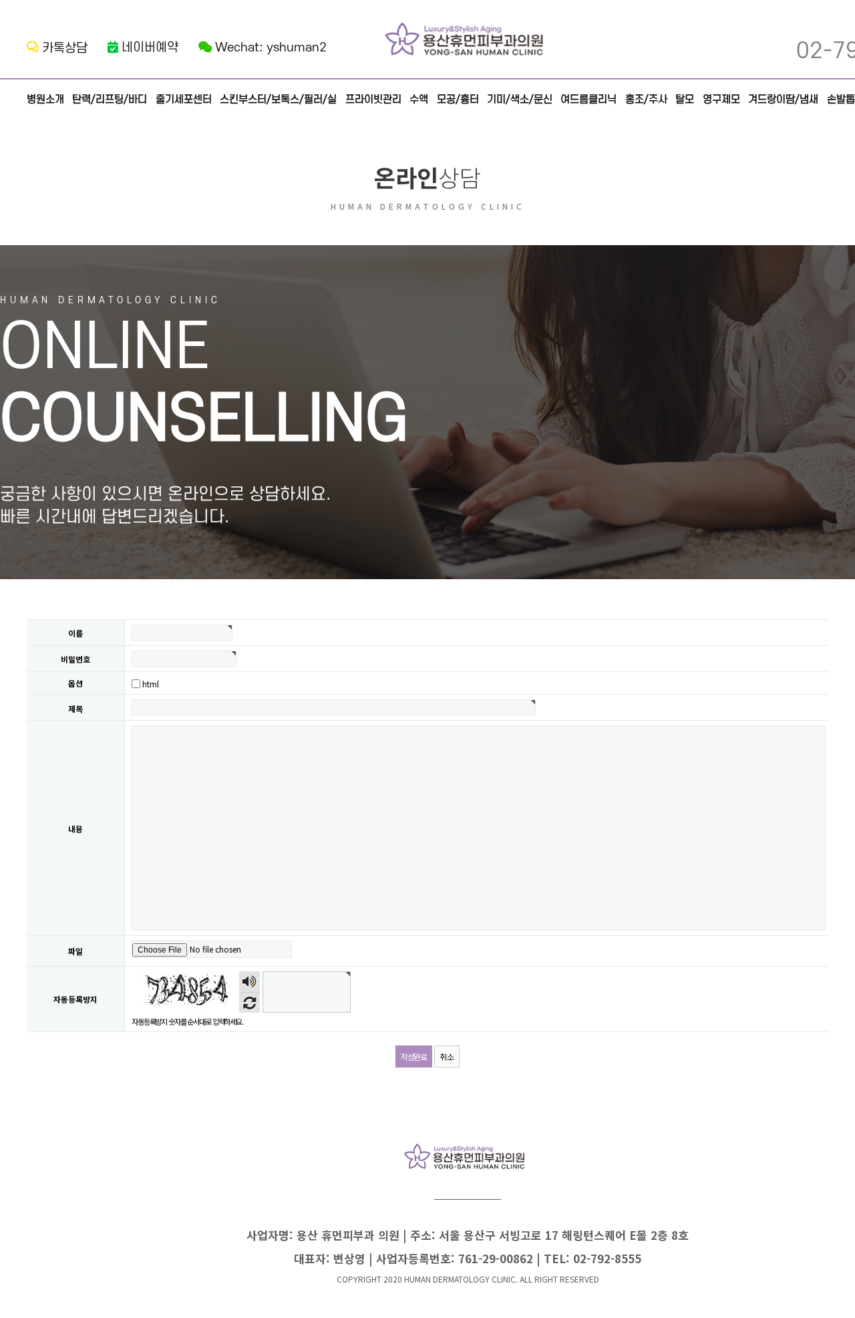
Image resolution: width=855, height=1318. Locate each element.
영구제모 (721, 100)
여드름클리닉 (588, 100)
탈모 (684, 100)
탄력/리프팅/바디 (109, 100)
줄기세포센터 (184, 100)
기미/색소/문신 (519, 100)
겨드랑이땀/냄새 (783, 100)
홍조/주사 (646, 100)
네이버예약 (150, 48)
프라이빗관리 (373, 100)
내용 (75, 828)
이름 (75, 633)
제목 (75, 708)
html (150, 683)
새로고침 (249, 1002)
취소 (447, 1056)
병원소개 (45, 100)
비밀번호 (75, 659)
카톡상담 (65, 48)
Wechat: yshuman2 (271, 48)
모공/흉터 (458, 100)
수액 (418, 100)
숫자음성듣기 (249, 981)
